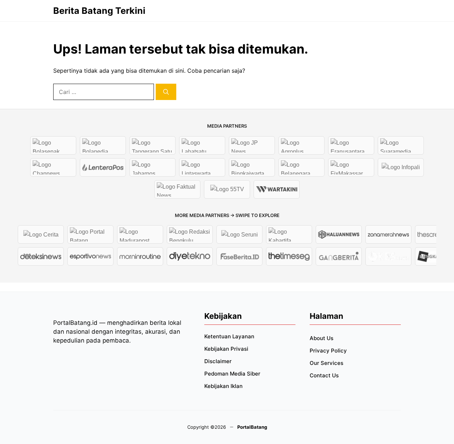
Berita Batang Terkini (99, 10)
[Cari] (166, 92)
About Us (321, 338)
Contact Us (324, 375)
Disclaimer (218, 361)
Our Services (326, 363)
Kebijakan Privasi (226, 348)
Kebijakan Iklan (223, 386)
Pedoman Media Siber (232, 373)
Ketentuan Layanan (229, 336)
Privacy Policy (328, 350)
